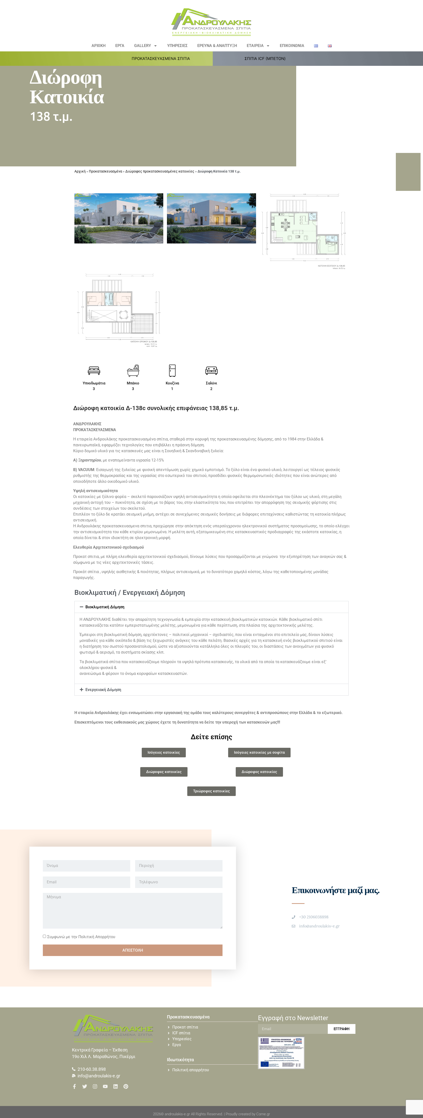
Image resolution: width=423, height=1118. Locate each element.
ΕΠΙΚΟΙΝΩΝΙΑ (292, 45)
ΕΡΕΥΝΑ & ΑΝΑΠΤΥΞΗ (217, 45)
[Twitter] (84, 1086)
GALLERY (142, 45)
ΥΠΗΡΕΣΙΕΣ (177, 45)
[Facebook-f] (74, 1086)
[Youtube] (105, 1086)
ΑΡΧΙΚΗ (99, 45)
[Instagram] (95, 1086)
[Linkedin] (115, 1086)
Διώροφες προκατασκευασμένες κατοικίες (159, 171)
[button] (163, 58)
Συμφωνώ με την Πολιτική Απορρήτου (81, 936)
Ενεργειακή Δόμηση (103, 689)
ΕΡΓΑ (119, 45)
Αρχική (80, 171)
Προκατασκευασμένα (105, 171)
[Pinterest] (125, 1086)
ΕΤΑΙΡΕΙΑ (255, 45)
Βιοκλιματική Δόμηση (104, 607)
